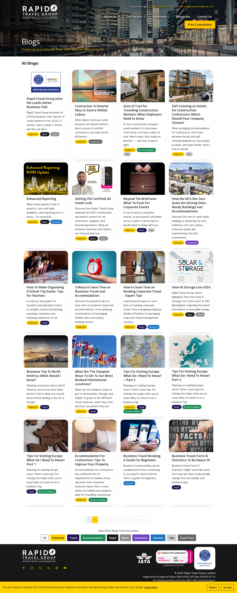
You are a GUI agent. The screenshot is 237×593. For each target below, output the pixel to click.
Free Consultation (200, 24)
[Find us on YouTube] (65, 567)
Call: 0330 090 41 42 (162, 6)
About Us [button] (110, 16)
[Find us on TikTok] (57, 567)
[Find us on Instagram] (32, 567)
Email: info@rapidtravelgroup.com (195, 6)
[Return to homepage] (40, 11)
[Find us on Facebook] (24, 567)
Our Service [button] (134, 16)
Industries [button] (159, 16)
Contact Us (204, 16)
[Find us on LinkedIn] (48, 567)
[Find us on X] (40, 567)
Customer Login (138, 6)
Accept (227, 587)
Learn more (150, 587)
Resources (183, 16)
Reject (213, 587)
